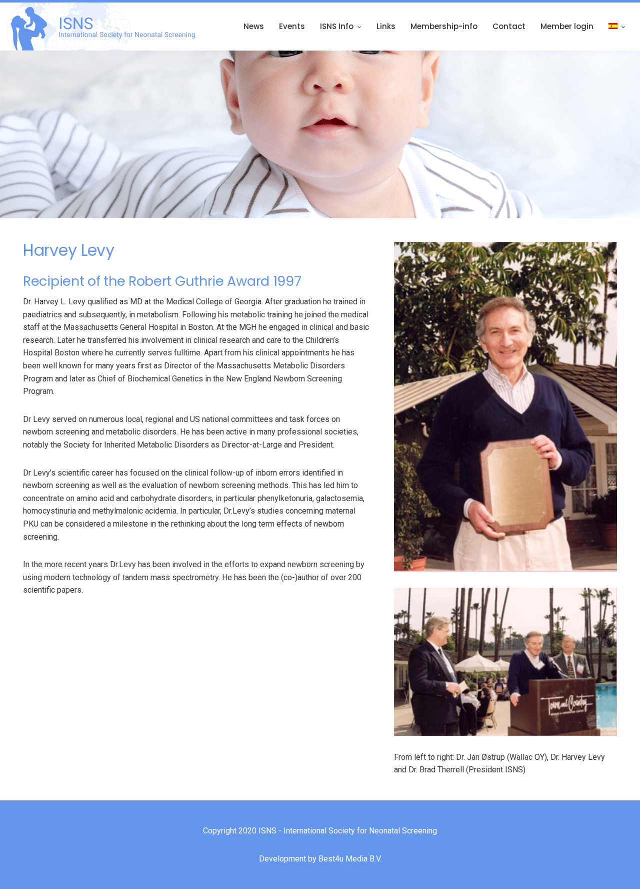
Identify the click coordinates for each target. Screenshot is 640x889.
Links (386, 26)
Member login (567, 26)
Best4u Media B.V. (350, 858)
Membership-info (444, 26)
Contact (509, 26)
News (254, 26)
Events (292, 26)
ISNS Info (337, 26)
